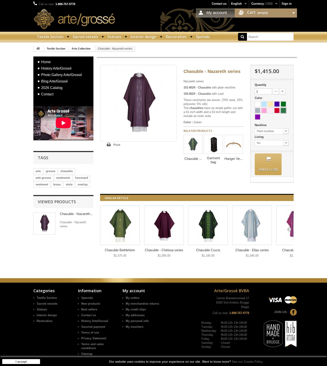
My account (216, 12)
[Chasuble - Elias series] (252, 225)
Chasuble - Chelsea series (164, 250)
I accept (21, 361)
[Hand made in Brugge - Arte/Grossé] (272, 333)
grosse (50, 171)
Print (116, 145)
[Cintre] (233, 144)
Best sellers (89, 309)
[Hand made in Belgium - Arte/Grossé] (290, 333)
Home (46, 62)
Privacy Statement (93, 338)
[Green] (283, 110)
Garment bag (213, 160)
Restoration (176, 36)
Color (259, 98)
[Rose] (264, 110)
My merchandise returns (142, 303)
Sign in (287, 3)
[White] (257, 104)
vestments (63, 177)
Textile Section (50, 36)
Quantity (260, 84)
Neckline (261, 125)
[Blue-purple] (277, 104)
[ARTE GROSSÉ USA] (74, 19)
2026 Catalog (52, 88)
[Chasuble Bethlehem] (120, 225)
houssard (81, 177)
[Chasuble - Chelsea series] (164, 225)
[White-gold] (270, 104)
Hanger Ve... (233, 159)
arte (38, 171)
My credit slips (136, 309)
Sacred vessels (85, 36)
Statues (114, 36)
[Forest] (283, 104)
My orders (132, 298)
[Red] (277, 110)
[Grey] (257, 110)
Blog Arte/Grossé (54, 81)
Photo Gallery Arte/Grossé (61, 75)
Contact (47, 94)
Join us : (281, 312)
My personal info (137, 321)
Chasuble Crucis (208, 250)
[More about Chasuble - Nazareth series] (44, 223)
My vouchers (134, 326)
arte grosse (43, 177)
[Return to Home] (38, 49)
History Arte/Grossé (56, 68)
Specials (203, 36)
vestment (42, 184)
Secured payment (93, 326)
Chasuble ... (193, 159)
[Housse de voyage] (213, 144)
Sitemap (87, 354)
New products (90, 303)
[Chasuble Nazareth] (193, 144)
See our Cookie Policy (247, 361)
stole (69, 184)
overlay (83, 184)
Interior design (143, 36)
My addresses (135, 315)
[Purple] (257, 117)
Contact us (219, 3)
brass (57, 184)
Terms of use (90, 332)
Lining (259, 137)
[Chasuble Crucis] (208, 225)
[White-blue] (264, 104)
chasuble (66, 171)
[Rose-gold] (270, 110)
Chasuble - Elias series (252, 250)
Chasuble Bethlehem (120, 250)
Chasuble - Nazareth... (76, 214)
